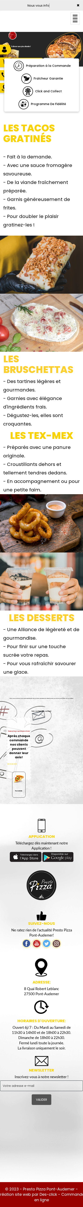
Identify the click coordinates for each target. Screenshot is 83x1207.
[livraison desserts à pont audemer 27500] (41, 581)
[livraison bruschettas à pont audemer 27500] (41, 322)
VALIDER (41, 1099)
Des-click (48, 1194)
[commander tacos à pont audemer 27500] (41, 264)
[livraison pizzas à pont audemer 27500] (41, 885)
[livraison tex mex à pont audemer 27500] (41, 523)
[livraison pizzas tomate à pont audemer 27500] (18, 65)
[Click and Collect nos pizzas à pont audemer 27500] (27, 91)
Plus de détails (18, 791)
